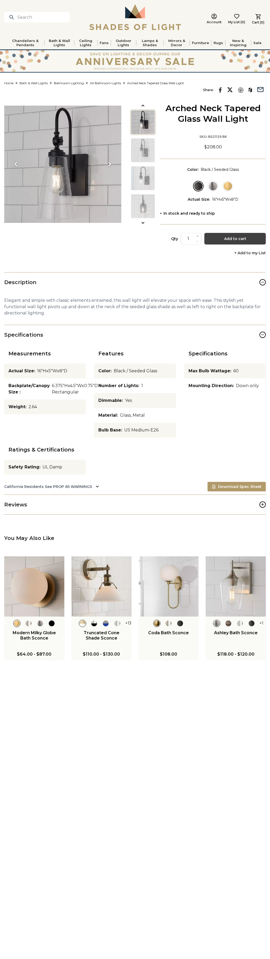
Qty (174, 238)
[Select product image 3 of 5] (143, 178)
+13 (128, 623)
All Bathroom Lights (105, 83)
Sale (257, 43)
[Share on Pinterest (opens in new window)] (240, 90)
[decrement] (197, 241)
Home (8, 83)
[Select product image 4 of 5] (143, 206)
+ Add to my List (250, 253)
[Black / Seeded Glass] (198, 186)
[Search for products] (12, 17)
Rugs (218, 43)
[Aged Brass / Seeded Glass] (228, 186)
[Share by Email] (260, 89)
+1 (261, 623)
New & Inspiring (238, 43)
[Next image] (109, 164)
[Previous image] (15, 164)
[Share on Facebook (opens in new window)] (220, 90)
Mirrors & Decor (176, 43)
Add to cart (235, 238)
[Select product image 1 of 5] (143, 122)
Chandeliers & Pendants (25, 43)
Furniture (200, 43)
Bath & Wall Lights (59, 43)
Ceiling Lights (85, 43)
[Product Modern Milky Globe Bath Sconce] (34, 586)
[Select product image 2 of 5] (143, 150)
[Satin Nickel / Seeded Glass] (213, 186)
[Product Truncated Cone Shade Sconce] (101, 586)
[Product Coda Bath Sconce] (169, 586)
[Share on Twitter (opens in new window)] (230, 90)
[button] (62, 164)
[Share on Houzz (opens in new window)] (250, 90)
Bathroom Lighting (69, 83)
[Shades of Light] (135, 17)
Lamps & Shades (150, 43)
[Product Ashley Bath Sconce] (236, 586)
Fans (104, 43)
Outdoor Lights (123, 43)
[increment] (197, 236)
